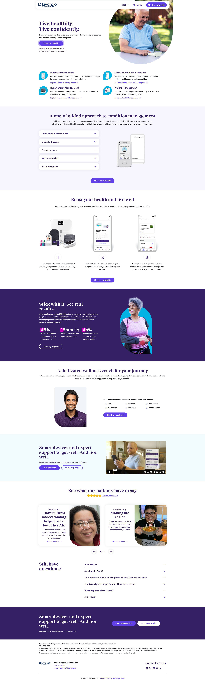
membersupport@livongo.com (65, 668)
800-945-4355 (59, 665)
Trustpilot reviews (110, 496)
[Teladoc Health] (47, 5)
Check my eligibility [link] (51, 43)
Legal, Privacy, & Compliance (112, 678)
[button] (69, 133)
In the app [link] (69, 468)
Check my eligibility (156, 5)
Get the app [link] (146, 623)
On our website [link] (49, 468)
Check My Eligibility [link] (123, 623)
